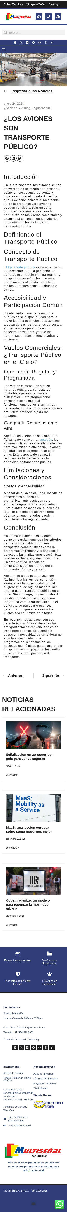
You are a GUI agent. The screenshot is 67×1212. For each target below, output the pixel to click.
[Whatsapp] (45, 42)
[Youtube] (39, 42)
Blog (27, 108)
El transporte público (19, 267)
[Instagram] (33, 42)
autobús (46, 439)
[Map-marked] (39, 16)
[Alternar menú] (4, 49)
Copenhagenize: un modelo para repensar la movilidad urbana (28, 904)
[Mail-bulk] (58, 16)
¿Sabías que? (13, 108)
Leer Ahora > (12, 775)
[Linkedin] (27, 42)
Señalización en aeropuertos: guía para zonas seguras (29, 757)
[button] (7, 158)
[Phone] (48, 16)
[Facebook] (15, 42)
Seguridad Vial (41, 108)
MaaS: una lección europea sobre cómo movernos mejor (29, 829)
